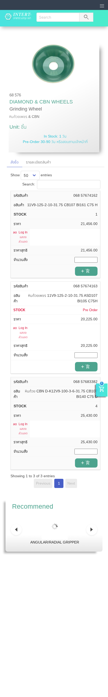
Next (71, 483)
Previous (43, 483)
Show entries (31, 175)
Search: (28, 184)
